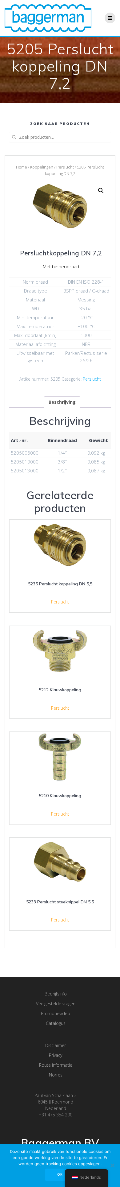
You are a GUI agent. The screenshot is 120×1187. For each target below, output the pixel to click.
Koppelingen (41, 167)
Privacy (55, 1055)
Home (21, 167)
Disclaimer (55, 1045)
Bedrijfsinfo (56, 994)
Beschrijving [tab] (62, 402)
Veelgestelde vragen (55, 1004)
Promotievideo (55, 1013)
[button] (100, 190)
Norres (55, 1075)
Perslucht (65, 167)
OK (60, 1174)
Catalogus (56, 1023)
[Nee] (112, 1165)
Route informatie (55, 1065)
